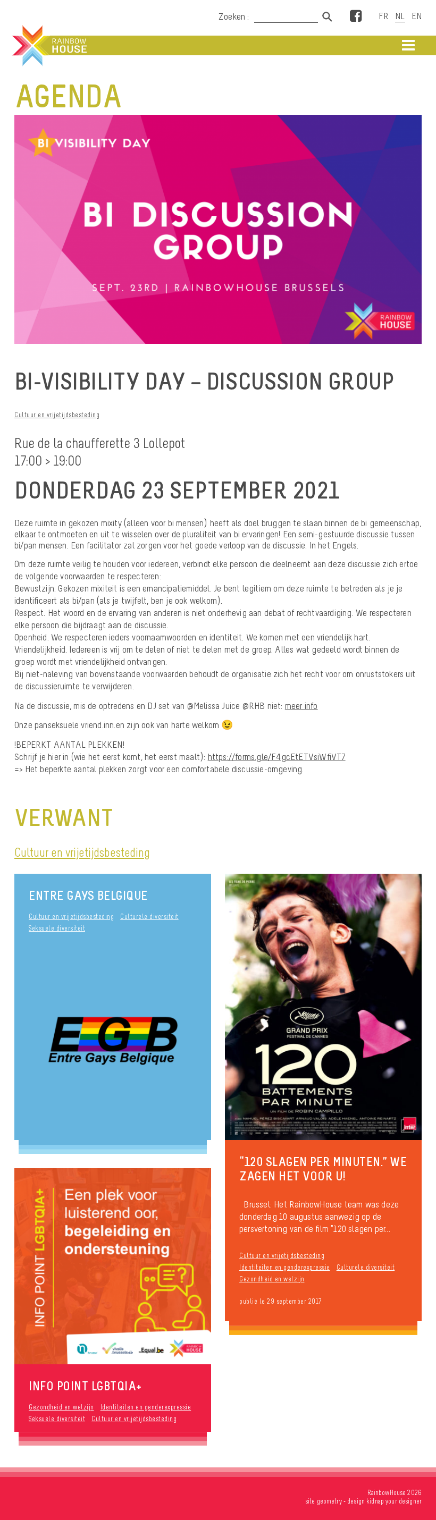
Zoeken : (235, 16)
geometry (329, 1501)
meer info (301, 706)
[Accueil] (48, 45)
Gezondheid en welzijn (272, 1279)
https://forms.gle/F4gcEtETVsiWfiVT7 (277, 757)
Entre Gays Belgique (88, 895)
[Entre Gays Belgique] (112, 1042)
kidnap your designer (394, 1501)
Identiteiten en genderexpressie (284, 1267)
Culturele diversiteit (149, 917)
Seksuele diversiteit (57, 928)
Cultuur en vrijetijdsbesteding (56, 415)
